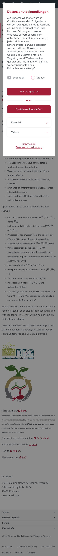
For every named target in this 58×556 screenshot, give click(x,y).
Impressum (28, 143)
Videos (41, 77)
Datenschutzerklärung (29, 147)
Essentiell (18, 77)
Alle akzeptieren (29, 91)
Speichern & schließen (29, 109)
